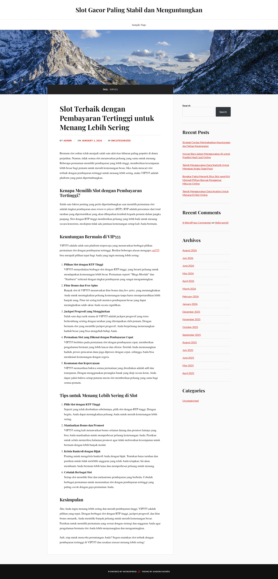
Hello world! (222, 222)
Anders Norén (161, 571)
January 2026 (190, 303)
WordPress (130, 571)
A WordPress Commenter (196, 222)
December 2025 (191, 311)
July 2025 (187, 350)
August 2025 (189, 342)
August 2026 (189, 250)
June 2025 (188, 357)
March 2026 (189, 288)
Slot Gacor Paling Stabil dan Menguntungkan (139, 10)
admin (68, 140)
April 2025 (188, 373)
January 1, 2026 (92, 140)
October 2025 (190, 327)
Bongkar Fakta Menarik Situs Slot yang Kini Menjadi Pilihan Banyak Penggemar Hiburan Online (206, 180)
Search (186, 105)
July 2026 (187, 258)
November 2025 (191, 319)
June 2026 (188, 265)
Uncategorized (121, 140)
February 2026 (190, 296)
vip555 (155, 250)
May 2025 (188, 365)
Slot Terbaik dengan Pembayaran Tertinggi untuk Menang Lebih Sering (107, 118)
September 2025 (191, 334)
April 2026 (188, 280)
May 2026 (188, 273)
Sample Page (139, 24)
